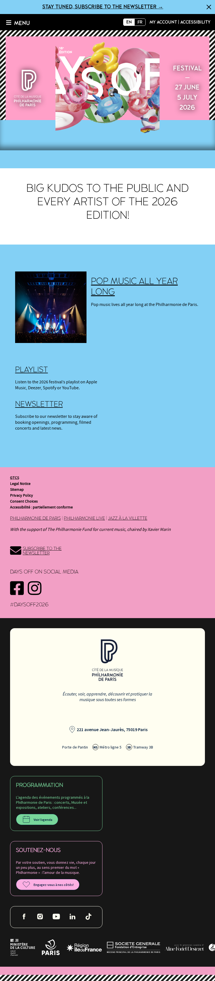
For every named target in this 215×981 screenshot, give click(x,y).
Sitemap (17, 489)
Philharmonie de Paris (35, 518)
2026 (107, 87)
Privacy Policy (21, 495)
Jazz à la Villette (127, 518)
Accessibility (195, 22)
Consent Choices (24, 501)
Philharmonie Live (84, 518)
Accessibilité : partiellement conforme (41, 507)
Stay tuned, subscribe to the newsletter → (102, 7)
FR (139, 22)
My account (163, 22)
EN (129, 22)
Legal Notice (20, 483)
